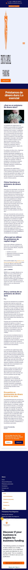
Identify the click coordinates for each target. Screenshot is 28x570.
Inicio (3, 479)
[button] (24, 43)
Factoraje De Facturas (7, 514)
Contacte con (5, 488)
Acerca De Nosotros (7, 481)
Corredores (4, 486)
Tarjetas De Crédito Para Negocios (10, 516)
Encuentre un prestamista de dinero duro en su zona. (13, 394)
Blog (3, 490)
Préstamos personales (7, 483)
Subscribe (19, 442)
